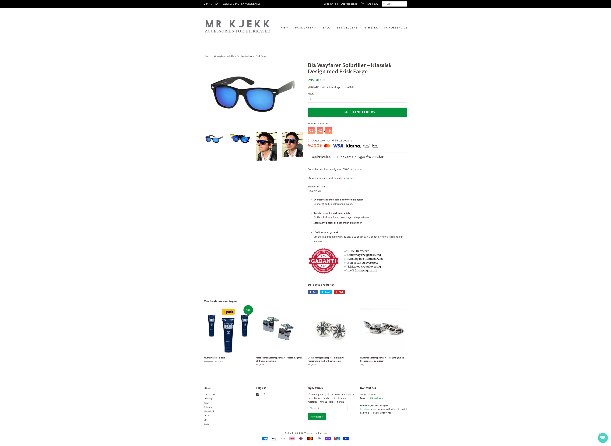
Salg (326, 27)
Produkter (304, 27)
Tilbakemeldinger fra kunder (359, 157)
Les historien (366, 409)
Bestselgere (347, 27)
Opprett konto (349, 3)
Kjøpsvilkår (209, 411)
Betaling (208, 407)
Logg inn (328, 3)
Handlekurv (372, 3)
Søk (205, 419)
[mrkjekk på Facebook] (258, 395)
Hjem (284, 27)
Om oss (207, 415)
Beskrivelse (320, 157)
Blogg (206, 423)
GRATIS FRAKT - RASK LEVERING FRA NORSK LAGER (232, 3)
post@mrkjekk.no (375, 398)
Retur (206, 402)
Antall (311, 93)
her (351, 177)
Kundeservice (395, 27)
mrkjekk (311, 433)
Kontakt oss (209, 394)
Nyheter (371, 27)
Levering (208, 398)
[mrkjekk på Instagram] (263, 395)
